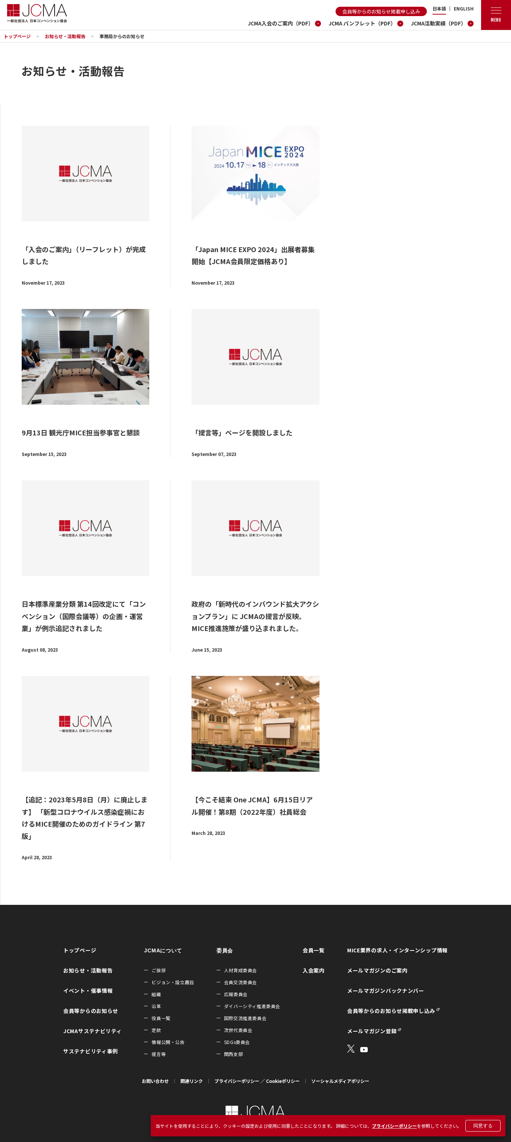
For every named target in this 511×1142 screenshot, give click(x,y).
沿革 (156, 1006)
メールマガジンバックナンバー (385, 990)
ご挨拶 (159, 970)
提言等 (159, 1054)
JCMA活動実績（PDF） (438, 23)
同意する (483, 1126)
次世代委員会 (238, 1030)
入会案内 (314, 970)
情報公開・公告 (168, 1042)
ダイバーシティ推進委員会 (252, 1006)
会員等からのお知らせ (90, 1010)
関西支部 (233, 1054)
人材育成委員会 (240, 970)
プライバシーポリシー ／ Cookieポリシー (257, 1081)
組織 (156, 994)
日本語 (439, 8)
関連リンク (191, 1081)
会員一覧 (314, 950)
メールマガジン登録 (372, 1031)
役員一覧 (161, 1018)
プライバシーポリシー (394, 1126)
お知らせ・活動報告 (65, 36)
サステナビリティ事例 (90, 1051)
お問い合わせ (155, 1081)
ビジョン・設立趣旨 (173, 982)
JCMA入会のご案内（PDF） (280, 23)
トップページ (17, 36)
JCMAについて (163, 950)
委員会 (225, 950)
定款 (156, 1030)
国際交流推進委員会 (245, 1018)
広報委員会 (236, 994)
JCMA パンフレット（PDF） (362, 23)
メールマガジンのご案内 (377, 970)
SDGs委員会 (237, 1042)
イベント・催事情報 (88, 990)
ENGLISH (464, 8)
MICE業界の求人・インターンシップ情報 (397, 950)
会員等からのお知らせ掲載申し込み (381, 11)
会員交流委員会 (240, 982)
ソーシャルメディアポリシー (340, 1081)
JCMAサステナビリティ (92, 1031)
